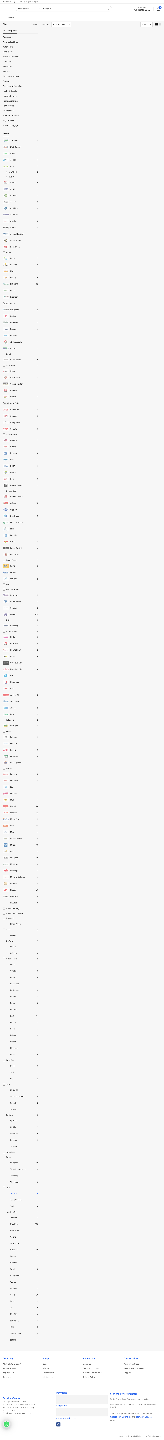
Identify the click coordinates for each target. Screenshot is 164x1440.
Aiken (12, 189)
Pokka (13, 1022)
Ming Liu (14, 858)
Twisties (13, 1217)
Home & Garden (10, 96)
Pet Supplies (8, 106)
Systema (14, 1163)
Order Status (48, 1373)
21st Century (15, 147)
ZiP (11, 1308)
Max (12, 825)
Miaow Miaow (16, 838)
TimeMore (14, 1182)
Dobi (12, 479)
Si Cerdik (14, 1090)
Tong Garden (16, 1200)
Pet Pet (13, 1009)
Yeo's (12, 1295)
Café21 (9, 354)
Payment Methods (131, 1364)
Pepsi (12, 1003)
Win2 (12, 1269)
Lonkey (13, 793)
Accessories (8, 37)
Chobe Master (16, 384)
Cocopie (13, 416)
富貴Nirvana (15, 1333)
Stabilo (13, 1127)
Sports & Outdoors (11, 115)
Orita (12, 964)
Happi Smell (11, 631)
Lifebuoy (14, 780)
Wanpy (13, 1256)
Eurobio (13, 535)
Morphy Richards (17, 877)
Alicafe (13, 202)
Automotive (8, 47)
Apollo (13, 221)
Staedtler (14, 1133)
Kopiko (13, 750)
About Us (87, 1364)
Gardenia (14, 595)
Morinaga (14, 870)
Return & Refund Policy (92, 1373)
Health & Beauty (10, 91)
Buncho (13, 335)
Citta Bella (14, 403)
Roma (12, 1054)
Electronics (7, 66)
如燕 (12, 1327)
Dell (11, 459)
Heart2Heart (15, 650)
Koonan (13, 743)
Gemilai (13, 608)
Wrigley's (14, 1288)
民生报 (13, 1340)
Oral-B (13, 947)
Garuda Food (16, 601)
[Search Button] (109, 8)
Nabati (13, 890)
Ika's (12, 688)
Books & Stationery (11, 56)
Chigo (12, 371)
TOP (12, 1206)
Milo (12, 851)
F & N (12, 542)
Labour (9, 768)
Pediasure (14, 990)
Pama (12, 977)
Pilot (12, 1016)
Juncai (13, 708)
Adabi (13, 182)
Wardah (13, 1262)
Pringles (13, 1035)
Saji (11, 1079)
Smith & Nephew (17, 1096)
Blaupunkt (14, 310)
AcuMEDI (10, 177)
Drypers (13, 509)
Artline (13, 227)
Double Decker (16, 496)
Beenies (13, 265)
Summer (13, 1140)
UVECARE (14, 1230)
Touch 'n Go (11, 1212)
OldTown (10, 941)
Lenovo (13, 774)
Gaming (6, 81)
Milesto (13, 845)
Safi (12, 1072)
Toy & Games (8, 120)
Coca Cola (14, 409)
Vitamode (14, 1250)
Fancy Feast (11, 560)
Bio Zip (13, 277)
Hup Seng (14, 682)
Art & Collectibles (10, 42)
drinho (13, 503)
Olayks (13, 935)
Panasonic (14, 984)
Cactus (13, 348)
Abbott (13, 160)
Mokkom (14, 864)
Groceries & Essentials (12, 86)
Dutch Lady (15, 516)
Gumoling (14, 626)
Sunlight (13, 1146)
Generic (13, 614)
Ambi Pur (14, 208)
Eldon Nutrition (16, 522)
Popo (12, 1029)
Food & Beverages (11, 76)
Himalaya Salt (16, 663)
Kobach (13, 737)
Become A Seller (9, 1368)
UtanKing (14, 1224)
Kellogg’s (10, 720)
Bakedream (15, 247)
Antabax (14, 215)
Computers (7, 61)
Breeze (13, 329)
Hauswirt (14, 643)
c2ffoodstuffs (16, 342)
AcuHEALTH (11, 172)
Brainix (13, 316)
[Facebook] (58, 1424)
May (12, 832)
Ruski (12, 1066)
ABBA (12, 153)
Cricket (13, 447)
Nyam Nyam (15, 924)
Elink (12, 529)
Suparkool (10, 1152)
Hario (12, 637)
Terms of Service (144, 1417)
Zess (12, 1301)
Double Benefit (16, 485)
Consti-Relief (11, 434)
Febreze (13, 579)
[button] (156, 24)
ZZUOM (13, 1314)
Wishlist (46, 1368)
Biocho (13, 290)
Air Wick (14, 195)
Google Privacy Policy (120, 1417)
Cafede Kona (16, 360)
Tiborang (14, 1175)
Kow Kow (14, 756)
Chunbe (13, 390)
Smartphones (8, 111)
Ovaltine (14, 971)
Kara (12, 714)
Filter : (5, 24)
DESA (12, 466)
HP (11, 676)
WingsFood (15, 1275)
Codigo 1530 (15, 422)
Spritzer (13, 1121)
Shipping (127, 1373)
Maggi (13, 806)
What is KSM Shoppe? (12, 1364)
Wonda (13, 1282)
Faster (13, 572)
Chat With (142, 7)
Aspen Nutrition (17, 234)
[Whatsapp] (6, 1424)
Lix (11, 787)
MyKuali (13, 883)
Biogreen (14, 297)
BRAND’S (14, 322)
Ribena (13, 1042)
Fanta (12, 566)
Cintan (13, 397)
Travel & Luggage (10, 125)
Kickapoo (14, 725)
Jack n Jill (14, 695)
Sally (8, 1084)
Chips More (15, 377)
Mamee (13, 813)
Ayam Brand (15, 240)
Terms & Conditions (91, 1368)
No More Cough (13, 908)
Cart (45, 1364)
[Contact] (136, 9)
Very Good (14, 1243)
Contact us (7, 2)
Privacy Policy (89, 1377)
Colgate (13, 429)
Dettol (13, 472)
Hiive (12, 656)
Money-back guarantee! (134, 1368)
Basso (8, 252)
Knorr (8, 731)
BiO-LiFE (14, 284)
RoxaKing (10, 1060)
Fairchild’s (14, 554)
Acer (12, 166)
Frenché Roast (12, 589)
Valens (13, 1237)
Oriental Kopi (11, 959)
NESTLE (13, 903)
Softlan (13, 1109)
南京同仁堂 (14, 1320)
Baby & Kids (8, 52)
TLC (8, 1188)
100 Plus (14, 140)
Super (8, 1157)
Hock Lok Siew (16, 669)
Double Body (11, 491)
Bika (12, 271)
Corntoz (13, 440)
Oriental (13, 953)
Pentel (13, 996)
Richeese (14, 1048)
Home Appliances (10, 101)
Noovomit (10, 918)
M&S (12, 800)
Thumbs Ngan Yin (18, 1169)
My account (17, 2)
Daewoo (13, 453)
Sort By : (46, 24)
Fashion (6, 71)
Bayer (12, 258)
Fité (7, 584)
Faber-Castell (16, 548)
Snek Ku (13, 1103)
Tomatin (13, 1193)
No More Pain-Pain (14, 913)
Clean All (34, 24)
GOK (8, 620)
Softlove (9, 1115)
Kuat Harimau (16, 763)
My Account (48, 1377)
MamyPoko (15, 819)
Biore (12, 303)
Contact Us (7, 1377)
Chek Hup (10, 365)
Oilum (8, 929)
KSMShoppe (144, 10)
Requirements (8, 1373)
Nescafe (14, 896)
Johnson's (14, 701)
